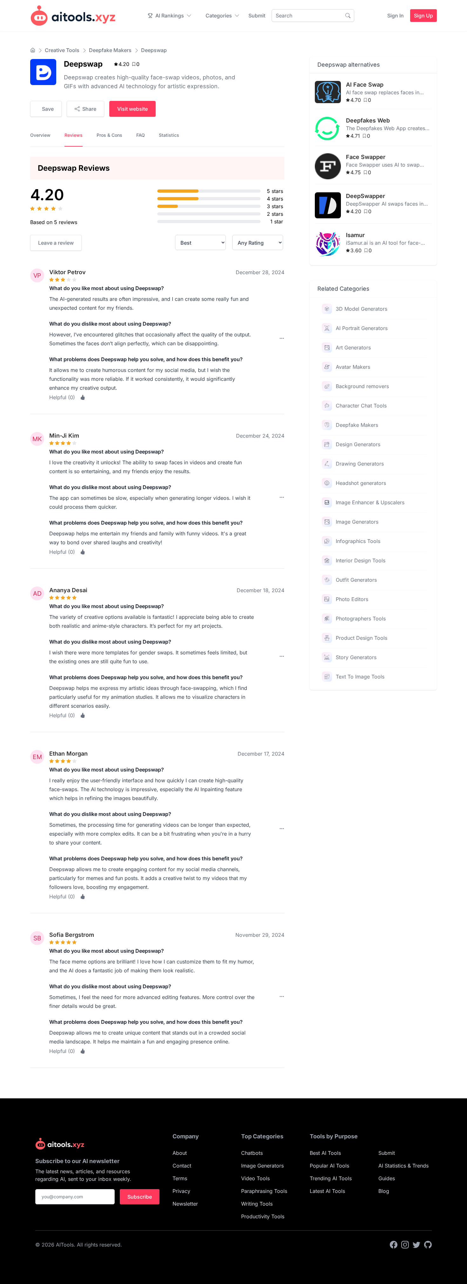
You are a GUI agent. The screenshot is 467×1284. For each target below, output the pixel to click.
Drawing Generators (360, 463)
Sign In (395, 15)
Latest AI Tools (327, 1191)
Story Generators (356, 657)
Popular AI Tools (329, 1165)
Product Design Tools (361, 638)
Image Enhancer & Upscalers (370, 502)
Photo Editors (352, 599)
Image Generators (357, 522)
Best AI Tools (325, 1153)
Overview (40, 135)
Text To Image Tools (360, 676)
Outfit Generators (356, 580)
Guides (386, 1178)
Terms (180, 1178)
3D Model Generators (361, 309)
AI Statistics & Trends (403, 1165)
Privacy (181, 1191)
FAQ (140, 135)
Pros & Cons (109, 135)
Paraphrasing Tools (264, 1191)
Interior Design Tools (360, 560)
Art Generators (353, 347)
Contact (182, 1165)
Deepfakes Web (368, 120)
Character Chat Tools (361, 405)
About (180, 1153)
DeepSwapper (365, 196)
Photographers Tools (361, 618)
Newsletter (185, 1204)
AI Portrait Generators (362, 328)
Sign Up (423, 15)
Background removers (362, 386)
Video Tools (255, 1178)
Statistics (169, 135)
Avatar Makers (353, 367)
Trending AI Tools (331, 1178)
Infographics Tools (358, 541)
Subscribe (139, 1197)
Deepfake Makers (110, 50)
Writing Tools (257, 1204)
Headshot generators (361, 483)
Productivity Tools (262, 1216)
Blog (383, 1191)
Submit (256, 15)
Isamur (355, 235)
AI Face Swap (364, 84)
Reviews (73, 135)
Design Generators (358, 444)
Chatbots (252, 1153)
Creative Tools (62, 50)
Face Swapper (365, 157)
